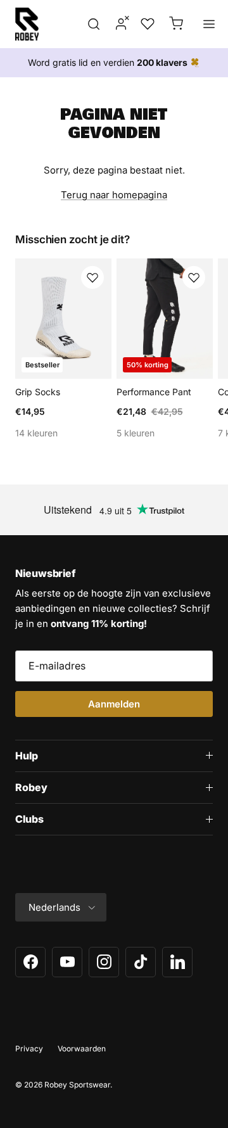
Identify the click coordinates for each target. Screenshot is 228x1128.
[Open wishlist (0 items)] (146, 24)
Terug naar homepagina (114, 195)
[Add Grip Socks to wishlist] (92, 277)
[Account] (117, 24)
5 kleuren (136, 433)
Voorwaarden (82, 1048)
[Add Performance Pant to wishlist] (193, 277)
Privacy (29, 1048)
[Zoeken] (94, 24)
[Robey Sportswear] (27, 24)
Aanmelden (114, 704)
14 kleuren (36, 433)
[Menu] (209, 24)
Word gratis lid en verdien (107, 62)
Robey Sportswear (77, 1084)
